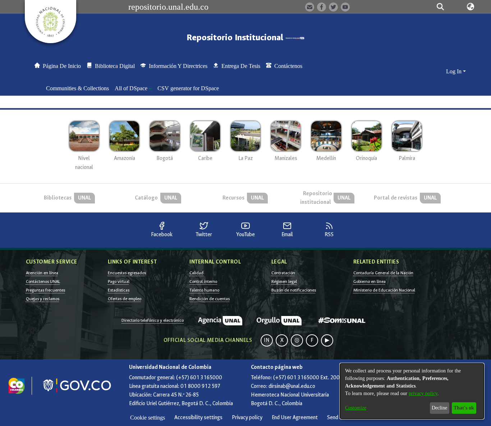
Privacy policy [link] (247, 417)
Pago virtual (118, 281)
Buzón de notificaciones (293, 290)
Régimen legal (284, 281)
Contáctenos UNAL (43, 281)
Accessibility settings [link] (198, 417)
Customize (355, 408)
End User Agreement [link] (295, 417)
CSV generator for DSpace (188, 88)
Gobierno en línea (369, 281)
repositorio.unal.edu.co (168, 7)
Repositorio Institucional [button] (236, 37)
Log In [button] (454, 71)
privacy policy (423, 393)
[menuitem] (133, 88)
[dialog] (412, 391)
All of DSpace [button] (131, 88)
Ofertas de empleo (124, 299)
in (267, 340)
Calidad (196, 273)
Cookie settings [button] (147, 417)
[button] (440, 7)
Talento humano (204, 290)
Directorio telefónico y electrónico (152, 320)
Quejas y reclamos (42, 299)
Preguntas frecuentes (45, 290)
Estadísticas (118, 290)
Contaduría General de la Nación (383, 273)
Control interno (203, 281)
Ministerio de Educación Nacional (384, 290)
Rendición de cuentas (209, 299)
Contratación (283, 273)
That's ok (464, 408)
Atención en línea (42, 273)
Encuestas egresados (127, 273)
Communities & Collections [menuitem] (77, 88)
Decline (439, 408)
